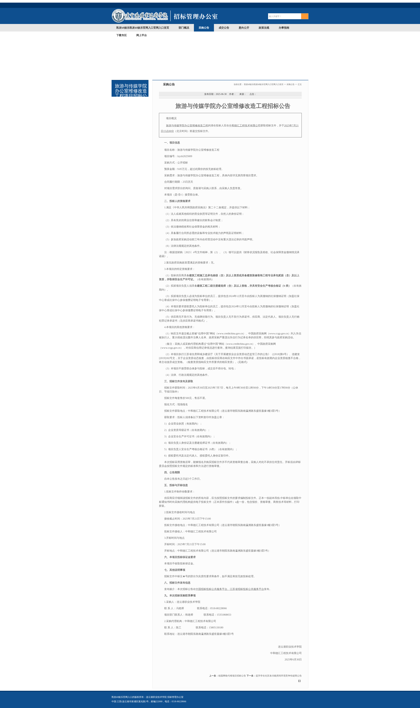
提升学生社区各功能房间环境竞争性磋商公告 (279, 676)
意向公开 (244, 27)
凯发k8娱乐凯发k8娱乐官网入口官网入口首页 (142, 27)
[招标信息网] (165, 22)
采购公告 (204, 27)
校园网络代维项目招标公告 (232, 676)
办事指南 (284, 27)
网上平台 (141, 35)
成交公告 (224, 27)
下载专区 (121, 35)
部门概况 (184, 27)
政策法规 (264, 27)
